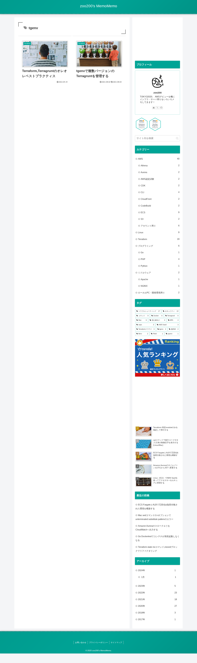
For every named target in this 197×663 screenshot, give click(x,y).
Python (160, 266)
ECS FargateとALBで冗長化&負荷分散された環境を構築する (156, 507)
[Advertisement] (72, 108)
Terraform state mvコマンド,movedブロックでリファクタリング (156, 549)
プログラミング (158, 246)
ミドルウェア (158, 272)
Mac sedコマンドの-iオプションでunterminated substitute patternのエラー (154, 517)
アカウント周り (160, 225)
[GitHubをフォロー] (161, 107)
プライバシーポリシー (98, 642)
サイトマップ (116, 642)
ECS (160, 212)
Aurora (160, 172)
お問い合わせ (80, 642)
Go (160, 252)
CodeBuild (160, 205)
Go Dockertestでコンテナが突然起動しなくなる (157, 538)
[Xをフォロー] (157, 107)
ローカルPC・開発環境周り (158, 292)
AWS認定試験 (160, 179)
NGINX (160, 286)
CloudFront (160, 199)
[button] (177, 138)
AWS (158, 159)
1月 (158, 577)
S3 (160, 219)
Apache (160, 279)
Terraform (158, 239)
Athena (160, 165)
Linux (158, 232)
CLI (160, 192)
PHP (160, 259)
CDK (160, 185)
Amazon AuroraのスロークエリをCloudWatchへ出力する (152, 528)
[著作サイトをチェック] (153, 107)
